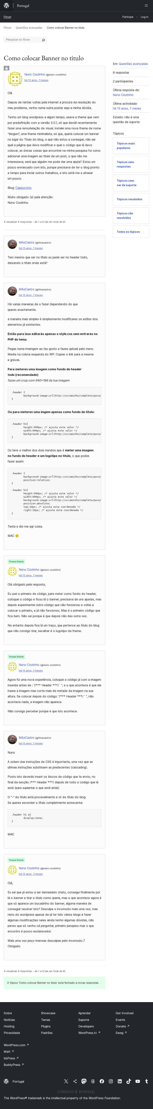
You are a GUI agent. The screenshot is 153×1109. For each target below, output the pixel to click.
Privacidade (12, 1033)
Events (120, 1020)
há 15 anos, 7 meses (36, 80)
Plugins (46, 1026)
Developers (86, 1026)
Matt (9, 1051)
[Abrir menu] (147, 5)
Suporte (83, 1020)
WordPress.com (16, 1045)
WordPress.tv (89, 1033)
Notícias (9, 1020)
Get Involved (125, 1013)
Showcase (48, 1013)
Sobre (8, 1013)
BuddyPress (14, 1065)
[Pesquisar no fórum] (43, 40)
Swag (121, 1033)
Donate (123, 1026)
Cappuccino (23, 188)
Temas (45, 1020)
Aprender (84, 1013)
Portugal (18, 1081)
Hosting (9, 1026)
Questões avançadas (29, 27)
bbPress (11, 1058)
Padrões (47, 1033)
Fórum (7, 16)
